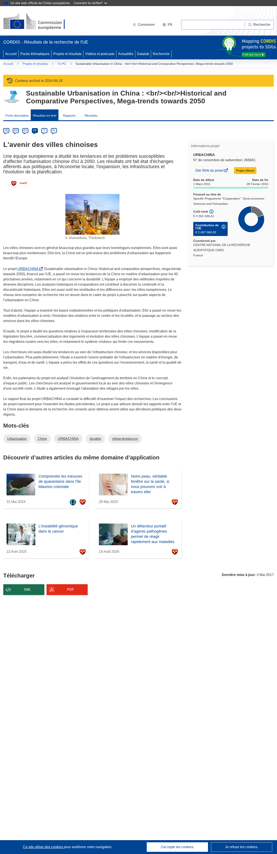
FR (35, 130)
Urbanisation (17, 439)
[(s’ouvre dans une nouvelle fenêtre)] (38, 21)
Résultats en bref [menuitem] (44, 115)
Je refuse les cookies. (241, 847)
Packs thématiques (35, 54)
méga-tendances (125, 439)
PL (54, 130)
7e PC (62, 63)
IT (44, 130)
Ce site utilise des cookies (43, 847)
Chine (42, 439)
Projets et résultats (67, 54)
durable (95, 439)
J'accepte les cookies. (177, 847)
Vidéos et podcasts (99, 54)
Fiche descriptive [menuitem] (17, 115)
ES (25, 130)
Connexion (146, 24)
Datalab (143, 54)
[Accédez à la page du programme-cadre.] (11, 97)
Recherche (161, 54)
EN (16, 130)
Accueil (11, 54)
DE (6, 130)
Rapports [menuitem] (69, 115)
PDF (70, 589)
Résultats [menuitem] (91, 115)
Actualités (125, 54)
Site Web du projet (209, 171)
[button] (167, 24)
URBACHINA (29, 269)
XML (27, 589)
